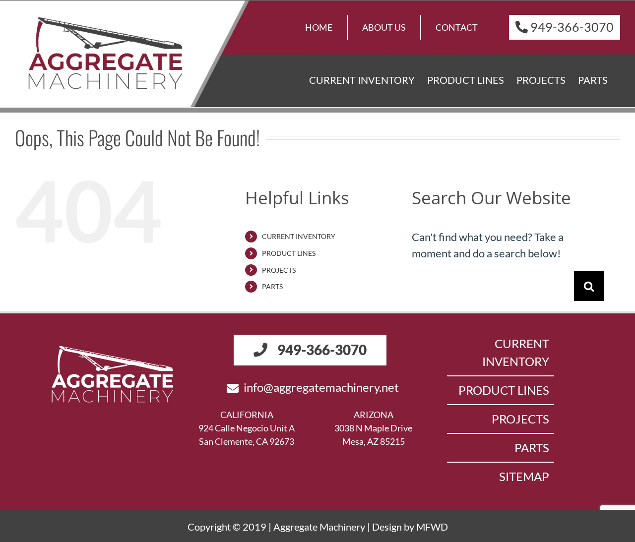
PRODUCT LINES (289, 253)
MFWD (432, 527)
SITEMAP (524, 476)
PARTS (272, 286)
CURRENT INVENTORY (298, 236)
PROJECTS (279, 270)
